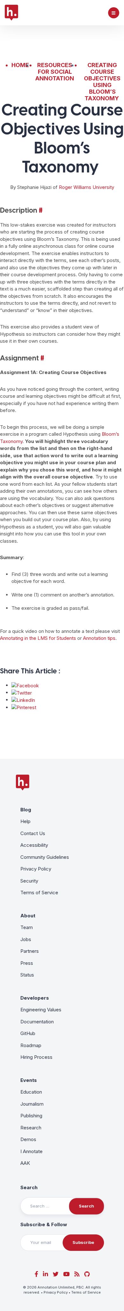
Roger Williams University (86, 187)
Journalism (32, 1104)
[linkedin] (45, 1274)
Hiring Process (36, 1057)
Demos (28, 1139)
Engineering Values (40, 1010)
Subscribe (83, 1242)
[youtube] (66, 1274)
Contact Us (32, 833)
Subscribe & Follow (43, 1224)
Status (27, 975)
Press (26, 963)
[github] (87, 1274)
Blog (25, 810)
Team (26, 927)
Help (25, 821)
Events (28, 1080)
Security (29, 881)
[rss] (76, 1274)
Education (31, 1092)
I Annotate (31, 1151)
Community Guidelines (44, 857)
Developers (34, 998)
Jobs (25, 939)
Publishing (31, 1116)
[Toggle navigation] (113, 12)
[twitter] (56, 1274)
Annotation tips (98, 638)
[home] (11, 12)
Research (30, 1128)
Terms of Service (39, 893)
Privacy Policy (35, 869)
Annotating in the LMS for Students (38, 638)
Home (20, 65)
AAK (25, 1163)
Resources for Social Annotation (54, 72)
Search (29, 1187)
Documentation (37, 1022)
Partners (29, 951)
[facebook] (36, 1274)
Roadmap (30, 1045)
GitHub (27, 1033)
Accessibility (34, 845)
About (27, 916)
